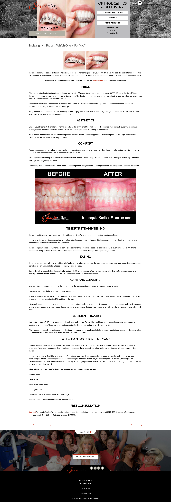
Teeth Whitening (112, 23)
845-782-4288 (76, 81)
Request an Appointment (46, 33)
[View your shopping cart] (117, 3)
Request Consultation (113, 12)
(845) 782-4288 (46, 27)
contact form (98, 81)
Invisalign (112, 18)
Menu (134, 3)
